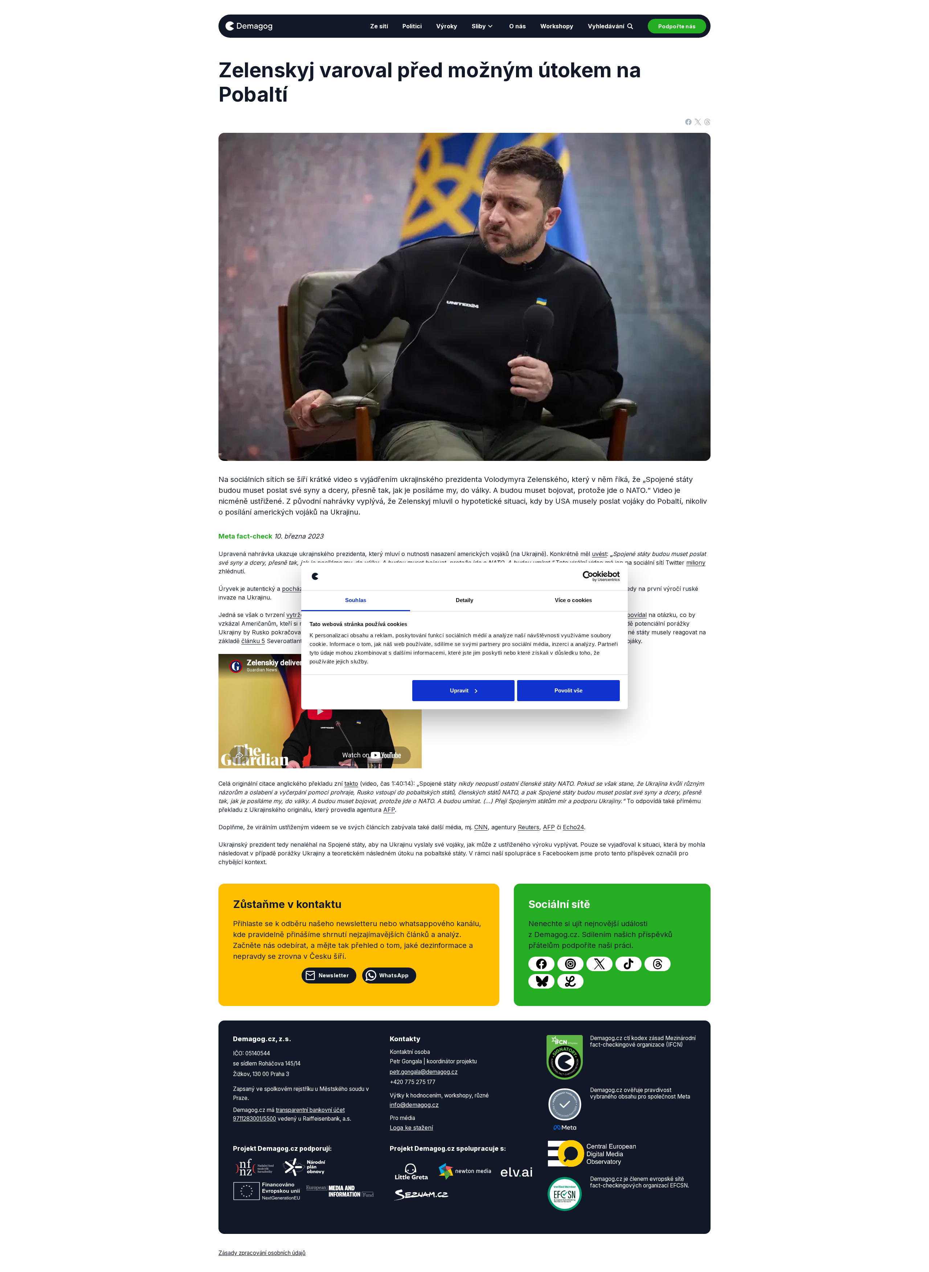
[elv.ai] (516, 1172)
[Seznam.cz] (421, 1195)
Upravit (459, 690)
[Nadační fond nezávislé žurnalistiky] (255, 1167)
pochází (293, 588)
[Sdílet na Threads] (707, 121)
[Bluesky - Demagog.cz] (541, 981)
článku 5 (253, 641)
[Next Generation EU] (266, 1191)
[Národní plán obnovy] (304, 1167)
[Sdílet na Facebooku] (688, 121)
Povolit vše (568, 690)
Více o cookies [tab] (573, 600)
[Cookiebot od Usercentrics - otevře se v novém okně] (588, 576)
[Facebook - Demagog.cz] (541, 964)
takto (351, 783)
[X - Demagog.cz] (599, 964)
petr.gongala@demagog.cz (424, 1071)
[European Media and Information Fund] (340, 1191)
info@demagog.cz (414, 1104)
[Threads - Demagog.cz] (657, 964)
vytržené (298, 614)
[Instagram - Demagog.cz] (570, 964)
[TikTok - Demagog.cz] (628, 964)
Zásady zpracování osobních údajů (262, 1252)
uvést (599, 553)
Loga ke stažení (411, 1127)
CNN (481, 827)
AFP (389, 809)
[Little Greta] (411, 1171)
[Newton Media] (465, 1171)
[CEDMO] (592, 1153)
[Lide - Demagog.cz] (570, 981)
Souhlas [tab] (355, 600)
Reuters (528, 827)
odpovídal (633, 614)
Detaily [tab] (465, 600)
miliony (695, 562)
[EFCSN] (565, 1193)
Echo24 (573, 827)
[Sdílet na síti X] (698, 121)
